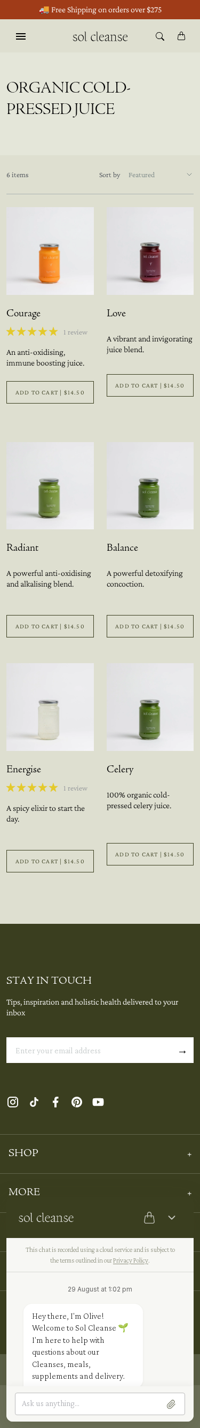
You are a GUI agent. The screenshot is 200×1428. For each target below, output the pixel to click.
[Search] (160, 35)
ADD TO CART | (50, 392)
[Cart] (181, 36)
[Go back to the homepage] (100, 35)
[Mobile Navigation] (20, 36)
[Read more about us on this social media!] (12, 1102)
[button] (32, 331)
